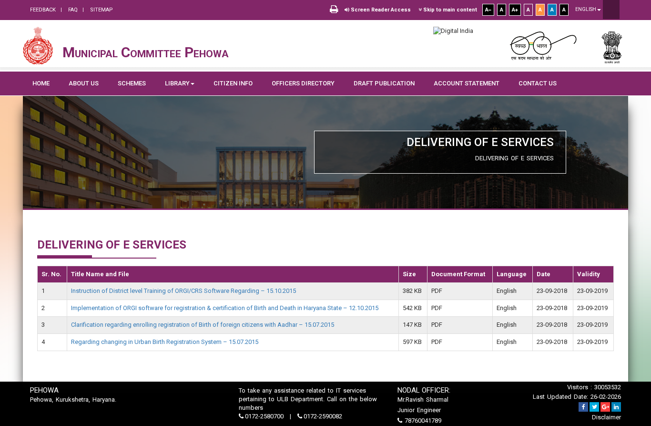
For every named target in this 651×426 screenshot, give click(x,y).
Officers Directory (303, 83)
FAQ (72, 10)
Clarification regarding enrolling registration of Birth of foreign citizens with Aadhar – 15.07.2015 (202, 324)
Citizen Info (233, 83)
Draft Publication (384, 83)
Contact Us (538, 83)
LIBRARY (177, 83)
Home (41, 83)
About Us (84, 83)
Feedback (43, 10)
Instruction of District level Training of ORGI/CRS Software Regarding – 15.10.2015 (183, 290)
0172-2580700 (264, 416)
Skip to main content (449, 10)
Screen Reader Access (380, 10)
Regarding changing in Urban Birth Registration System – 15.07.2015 (164, 341)
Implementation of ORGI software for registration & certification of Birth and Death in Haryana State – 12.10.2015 (224, 308)
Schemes (132, 83)
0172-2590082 (322, 416)
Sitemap (101, 10)
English (586, 9)
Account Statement (466, 83)
